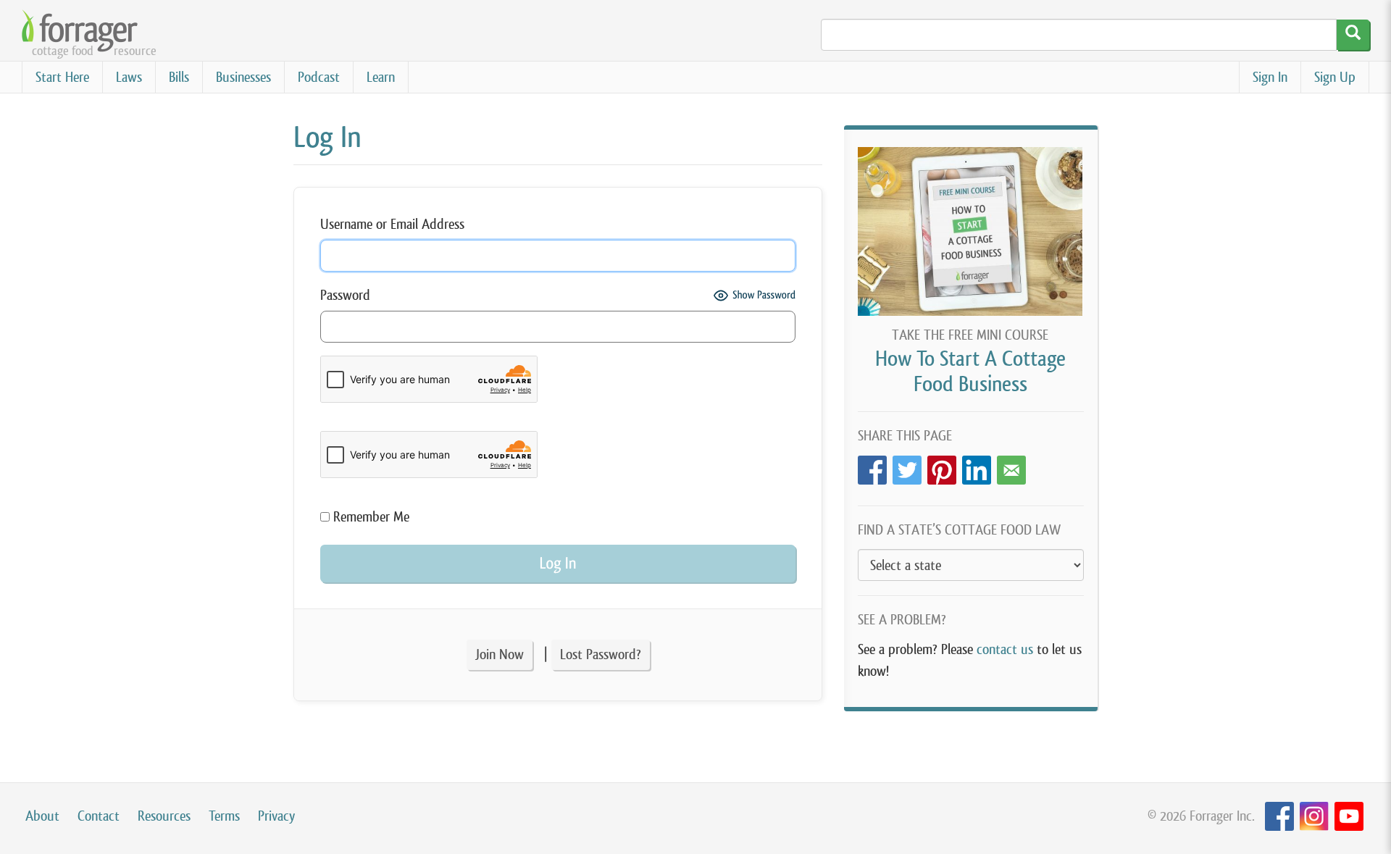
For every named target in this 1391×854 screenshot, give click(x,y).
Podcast (319, 77)
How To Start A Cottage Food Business (970, 371)
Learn (381, 77)
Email (1011, 466)
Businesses (243, 77)
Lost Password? (600, 654)
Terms (224, 816)
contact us (1005, 649)
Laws (129, 77)
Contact (99, 816)
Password (345, 295)
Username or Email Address (392, 224)
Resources (164, 816)
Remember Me (369, 517)
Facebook (872, 466)
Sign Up (1335, 77)
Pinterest (941, 466)
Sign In (1270, 77)
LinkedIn (976, 466)
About (42, 816)
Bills (179, 77)
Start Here (62, 77)
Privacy (276, 816)
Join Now (499, 654)
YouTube (1348, 817)
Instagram (1314, 817)
